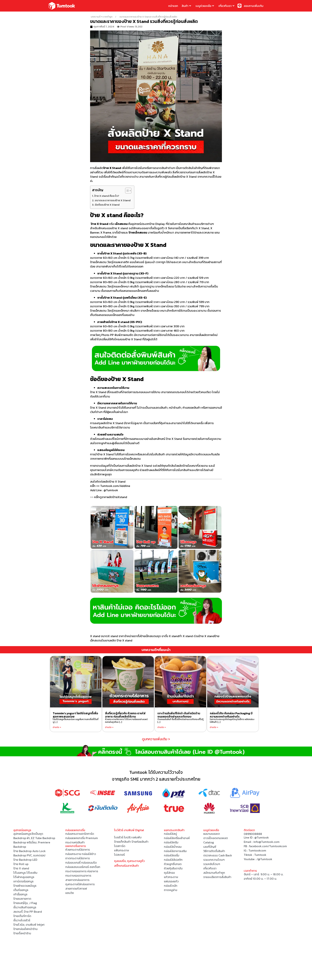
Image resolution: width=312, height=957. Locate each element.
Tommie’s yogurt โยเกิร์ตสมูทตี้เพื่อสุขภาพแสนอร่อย (75, 715)
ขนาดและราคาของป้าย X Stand (113, 200)
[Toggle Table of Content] (126, 191)
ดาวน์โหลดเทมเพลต (215, 838)
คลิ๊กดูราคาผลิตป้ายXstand (110, 497)
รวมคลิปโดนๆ (211, 864)
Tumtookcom (257, 850)
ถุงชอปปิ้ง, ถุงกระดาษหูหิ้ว (129, 861)
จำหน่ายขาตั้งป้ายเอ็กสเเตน (140, 636)
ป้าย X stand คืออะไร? (106, 196)
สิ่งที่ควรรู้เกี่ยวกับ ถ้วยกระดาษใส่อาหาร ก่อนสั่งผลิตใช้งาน (125, 715)
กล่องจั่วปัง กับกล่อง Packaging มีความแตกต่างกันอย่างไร (231, 715)
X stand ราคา (116, 636)
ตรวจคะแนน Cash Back (217, 855)
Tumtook (260, 855)
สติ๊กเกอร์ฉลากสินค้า (126, 865)
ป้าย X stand (206, 636)
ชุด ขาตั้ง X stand (168, 636)
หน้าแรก (173, 6)
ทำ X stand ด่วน (189, 636)
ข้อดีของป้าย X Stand (107, 205)
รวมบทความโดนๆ (214, 859)
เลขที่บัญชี (209, 846)
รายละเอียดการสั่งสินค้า (217, 877)
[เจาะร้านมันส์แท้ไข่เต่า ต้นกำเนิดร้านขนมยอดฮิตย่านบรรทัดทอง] (180, 681)
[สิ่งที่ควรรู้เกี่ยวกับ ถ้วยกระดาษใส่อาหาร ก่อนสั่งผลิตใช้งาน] (128, 681)
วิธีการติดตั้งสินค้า (214, 851)
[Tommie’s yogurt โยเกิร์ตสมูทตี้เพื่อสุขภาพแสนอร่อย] (75, 681)
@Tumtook (261, 837)
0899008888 (253, 834)
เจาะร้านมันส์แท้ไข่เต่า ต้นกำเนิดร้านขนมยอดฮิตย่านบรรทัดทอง (178, 715)
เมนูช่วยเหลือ (203, 6)
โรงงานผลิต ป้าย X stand (117, 640)
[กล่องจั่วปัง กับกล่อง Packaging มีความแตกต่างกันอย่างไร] (233, 681)
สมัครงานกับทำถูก (214, 872)
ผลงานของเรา (211, 833)
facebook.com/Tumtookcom (268, 846)
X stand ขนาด (99, 636)
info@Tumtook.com (266, 842)
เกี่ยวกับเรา (225, 6)
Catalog (208, 842)
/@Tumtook (264, 859)
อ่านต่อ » (57, 727)
